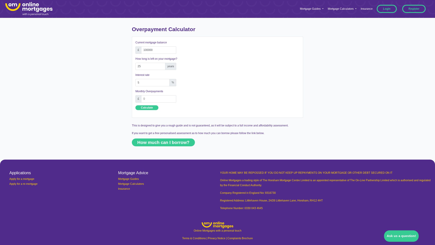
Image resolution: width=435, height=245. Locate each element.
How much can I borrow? (163, 142)
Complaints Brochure (240, 238)
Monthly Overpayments (149, 91)
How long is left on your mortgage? (156, 58)
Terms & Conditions (194, 238)
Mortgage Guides (310, 8)
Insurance (367, 8)
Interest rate (142, 75)
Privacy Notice (216, 238)
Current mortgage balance (151, 42)
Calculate (147, 107)
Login (386, 8)
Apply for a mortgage (21, 178)
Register (413, 8)
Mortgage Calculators (341, 8)
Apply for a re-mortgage (23, 183)
